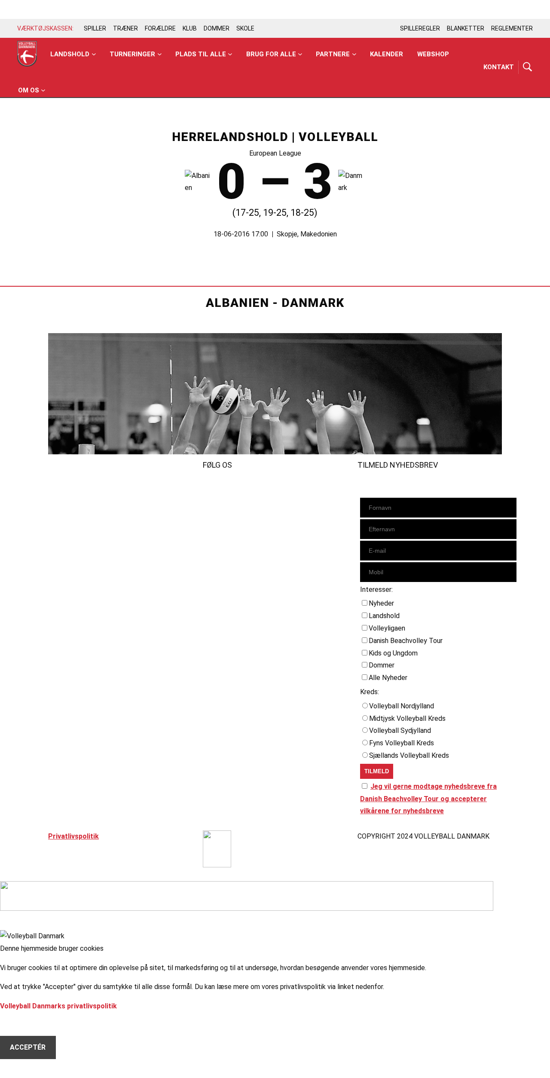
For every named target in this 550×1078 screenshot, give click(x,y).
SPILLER (95, 28)
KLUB (190, 28)
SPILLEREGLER (420, 28)
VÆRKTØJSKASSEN (80, 513)
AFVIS (19, 1024)
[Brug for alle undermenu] (94, 54)
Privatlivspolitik (73, 836)
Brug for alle (271, 54)
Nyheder (381, 603)
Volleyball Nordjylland (401, 706)
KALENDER (65, 501)
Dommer (381, 665)
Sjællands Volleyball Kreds (409, 755)
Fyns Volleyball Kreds (401, 743)
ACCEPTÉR (28, 1047)
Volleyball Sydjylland (400, 730)
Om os (28, 90)
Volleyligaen (387, 628)
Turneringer (132, 54)
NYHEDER (63, 488)
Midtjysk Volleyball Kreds (407, 718)
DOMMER (216, 28)
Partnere (333, 54)
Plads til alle (200, 54)
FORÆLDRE (160, 28)
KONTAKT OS (70, 525)
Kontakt (498, 67)
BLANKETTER (465, 28)
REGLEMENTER (512, 28)
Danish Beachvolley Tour (406, 641)
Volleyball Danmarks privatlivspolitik (58, 1006)
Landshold (69, 54)
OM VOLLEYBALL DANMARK (93, 538)
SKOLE (245, 28)
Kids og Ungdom (393, 653)
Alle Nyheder (388, 678)
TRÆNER (125, 28)
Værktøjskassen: (45, 28)
